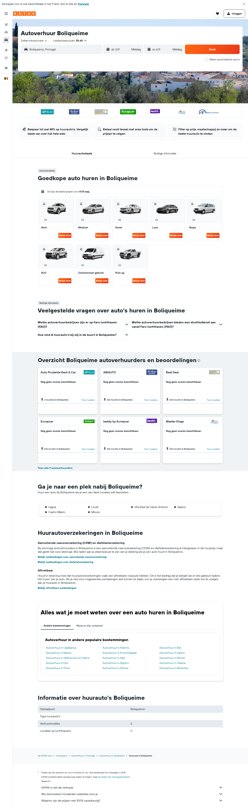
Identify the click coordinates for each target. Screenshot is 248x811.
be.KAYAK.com (45, 755)
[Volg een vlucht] (6, 57)
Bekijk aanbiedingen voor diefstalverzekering (65, 562)
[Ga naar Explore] (6, 50)
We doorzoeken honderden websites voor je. (69, 794)
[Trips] (6, 68)
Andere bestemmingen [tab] (57, 625)
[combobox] (34, 40)
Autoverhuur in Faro (57, 663)
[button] (244, 4)
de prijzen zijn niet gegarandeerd (114, 776)
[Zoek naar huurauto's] (6, 39)
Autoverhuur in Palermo (116, 647)
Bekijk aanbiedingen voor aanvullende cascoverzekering (72, 557)
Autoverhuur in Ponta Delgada (120, 652)
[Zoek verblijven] (6, 32)
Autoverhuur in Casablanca (61, 647)
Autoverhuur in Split (114, 657)
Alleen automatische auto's (225, 59)
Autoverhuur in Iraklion (172, 652)
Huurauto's (61, 755)
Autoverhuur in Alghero (116, 663)
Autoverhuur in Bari (170, 647)
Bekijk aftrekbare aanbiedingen (57, 588)
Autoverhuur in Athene (115, 668)
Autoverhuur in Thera (58, 668)
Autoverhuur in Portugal (83, 755)
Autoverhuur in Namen (59, 652)
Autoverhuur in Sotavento (112, 755)
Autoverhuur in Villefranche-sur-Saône (68, 657)
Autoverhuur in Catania (172, 663)
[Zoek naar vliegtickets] (6, 24)
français (83, 4)
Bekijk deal (65, 235)
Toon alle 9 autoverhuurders (55, 468)
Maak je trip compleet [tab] (89, 625)
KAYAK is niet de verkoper (57, 787)
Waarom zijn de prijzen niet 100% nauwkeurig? (70, 800)
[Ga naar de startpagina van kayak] (24, 13)
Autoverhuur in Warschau (173, 668)
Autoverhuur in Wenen (172, 657)
